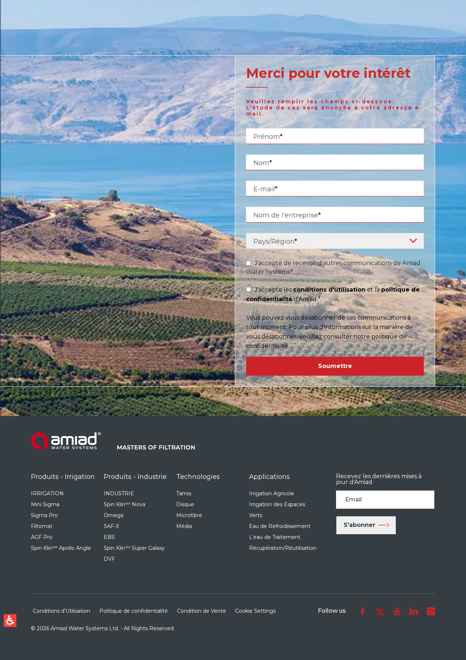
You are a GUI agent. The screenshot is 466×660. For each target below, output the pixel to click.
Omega (113, 515)
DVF (109, 559)
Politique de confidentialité (133, 611)
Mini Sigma (45, 504)
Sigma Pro (44, 515)
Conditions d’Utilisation (61, 611)
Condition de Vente (201, 611)
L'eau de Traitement (274, 537)
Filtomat (41, 526)
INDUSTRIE (119, 493)
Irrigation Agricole (271, 493)
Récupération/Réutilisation (282, 548)
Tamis (183, 493)
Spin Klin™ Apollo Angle (61, 548)
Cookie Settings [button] (255, 611)
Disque (185, 504)
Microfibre (189, 515)
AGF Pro (41, 537)
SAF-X (111, 526)
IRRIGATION (47, 493)
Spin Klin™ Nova (124, 504)
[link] (362, 611)
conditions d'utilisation (329, 289)
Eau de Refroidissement (280, 526)
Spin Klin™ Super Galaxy (134, 548)
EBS (109, 537)
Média (184, 526)
